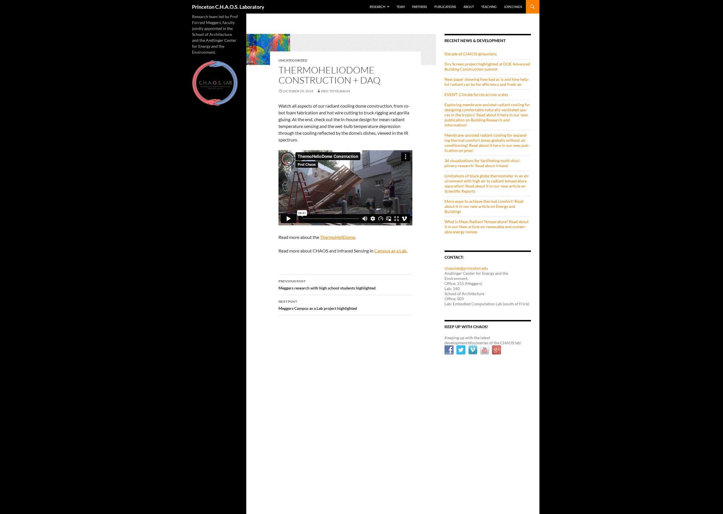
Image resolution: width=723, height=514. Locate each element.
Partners (419, 6)
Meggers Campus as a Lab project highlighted (317, 305)
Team (401, 6)
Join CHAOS (513, 6)
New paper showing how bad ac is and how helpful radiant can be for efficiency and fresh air (487, 82)
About (468, 6)
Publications (445, 6)
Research (377, 6)
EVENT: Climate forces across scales (476, 94)
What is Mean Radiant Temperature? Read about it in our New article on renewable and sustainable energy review (487, 226)
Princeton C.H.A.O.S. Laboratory (228, 7)
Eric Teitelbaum (335, 91)
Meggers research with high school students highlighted (327, 284)
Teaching (488, 6)
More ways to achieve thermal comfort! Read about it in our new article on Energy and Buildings (484, 206)
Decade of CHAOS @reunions (471, 53)
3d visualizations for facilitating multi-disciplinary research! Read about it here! (483, 163)
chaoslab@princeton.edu (466, 268)
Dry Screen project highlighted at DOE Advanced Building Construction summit (487, 66)
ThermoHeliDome (337, 237)
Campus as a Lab (390, 250)
